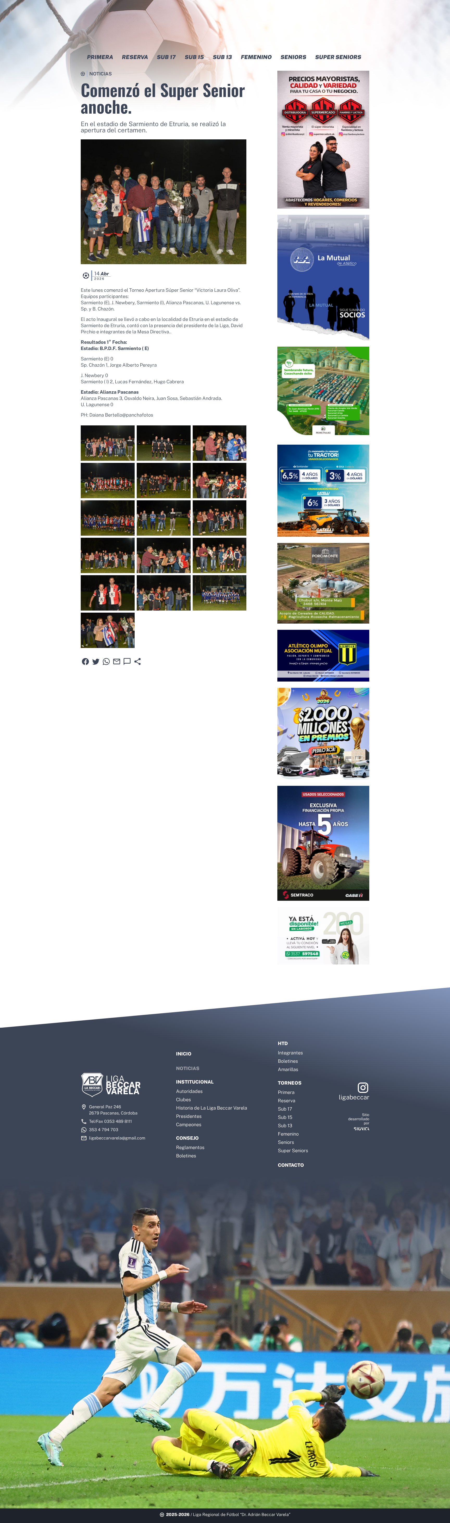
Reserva (286, 1100)
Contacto (291, 1165)
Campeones (188, 1124)
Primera (286, 1092)
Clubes (183, 1099)
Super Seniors (293, 1150)
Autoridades (189, 1091)
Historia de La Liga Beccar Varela (211, 1108)
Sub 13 (285, 1125)
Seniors (286, 1142)
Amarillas (288, 1069)
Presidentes (189, 1116)
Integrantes (290, 1052)
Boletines (186, 1155)
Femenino (288, 1134)
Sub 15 (285, 1117)
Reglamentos (190, 1147)
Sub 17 (285, 1109)
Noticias (187, 1068)
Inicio (183, 1054)
